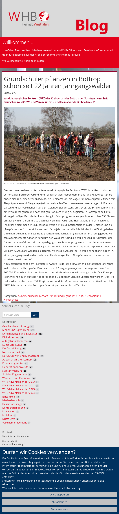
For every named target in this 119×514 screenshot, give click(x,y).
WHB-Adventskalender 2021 (18, 385)
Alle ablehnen (59, 502)
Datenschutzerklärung (67, 488)
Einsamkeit (8, 396)
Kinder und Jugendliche (63, 296)
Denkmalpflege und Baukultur (19, 333)
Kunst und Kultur (12, 344)
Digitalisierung (10, 337)
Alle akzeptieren (59, 494)
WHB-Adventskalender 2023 (18, 389)
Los (35, 314)
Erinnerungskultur (13, 363)
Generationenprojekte (15, 367)
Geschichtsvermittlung (15, 326)
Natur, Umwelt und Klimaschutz (20, 356)
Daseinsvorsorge (12, 404)
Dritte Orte (8, 419)
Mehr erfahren (59, 509)
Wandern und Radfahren (16, 378)
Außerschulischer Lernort (33, 296)
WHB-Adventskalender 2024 (18, 393)
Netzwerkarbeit (11, 352)
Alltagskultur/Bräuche (15, 341)
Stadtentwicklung (12, 370)
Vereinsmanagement (14, 422)
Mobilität (7, 415)
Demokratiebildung (13, 407)
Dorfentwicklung (12, 348)
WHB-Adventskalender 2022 (18, 381)
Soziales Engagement (14, 374)
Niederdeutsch (11, 400)
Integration (8, 411)
